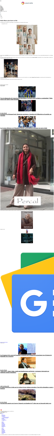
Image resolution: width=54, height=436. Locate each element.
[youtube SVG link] (27, 14)
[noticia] (27, 92)
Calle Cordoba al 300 (4, 386)
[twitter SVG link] (27, 13)
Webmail (3, 420)
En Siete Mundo (3, 113)
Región (1, 10)
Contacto (3, 418)
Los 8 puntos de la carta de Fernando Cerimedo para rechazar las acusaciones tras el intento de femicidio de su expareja (26, 355)
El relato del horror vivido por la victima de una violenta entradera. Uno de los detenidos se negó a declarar (26, 388)
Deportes (1, 7)
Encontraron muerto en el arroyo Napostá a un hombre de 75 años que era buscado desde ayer (25, 403)
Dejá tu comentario (2, 85)
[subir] (1, 18)
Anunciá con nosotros (6, 417)
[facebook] (27, 230)
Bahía (1, 6)
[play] (1, 112)
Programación (3, 415)
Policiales (3, 422)
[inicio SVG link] (27, 410)
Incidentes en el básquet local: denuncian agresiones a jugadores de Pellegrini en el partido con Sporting (25, 115)
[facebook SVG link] (27, 404)
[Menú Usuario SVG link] (27, 0)
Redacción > (3, 419)
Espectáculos (2, 9)
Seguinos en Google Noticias (4, 342)
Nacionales (1, 8)
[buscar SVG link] (27, 15)
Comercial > (3, 416)
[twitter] (27, 231)
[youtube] (27, 232)
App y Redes (3, 424)
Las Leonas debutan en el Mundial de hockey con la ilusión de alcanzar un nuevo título (23, 128)
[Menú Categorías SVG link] (27, 5)
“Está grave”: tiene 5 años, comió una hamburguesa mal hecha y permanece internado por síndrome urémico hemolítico (24, 371)
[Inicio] (27, 3)
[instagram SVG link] (27, 12)
